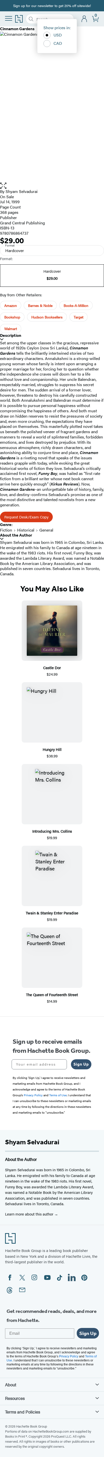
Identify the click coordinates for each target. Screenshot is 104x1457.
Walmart (10, 328)
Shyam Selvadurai (22, 191)
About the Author (16, 535)
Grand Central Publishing (22, 223)
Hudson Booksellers (47, 316)
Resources (15, 1398)
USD (58, 35)
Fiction (6, 530)
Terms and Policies (22, 1412)
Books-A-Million (76, 305)
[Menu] (8, 18)
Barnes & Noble (40, 305)
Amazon (10, 305)
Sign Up (81, 1064)
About (10, 1385)
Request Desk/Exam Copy (26, 516)
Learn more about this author (29, 1214)
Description (10, 335)
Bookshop (12, 316)
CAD (58, 43)
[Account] (84, 19)
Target (78, 316)
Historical (25, 530)
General (46, 530)
